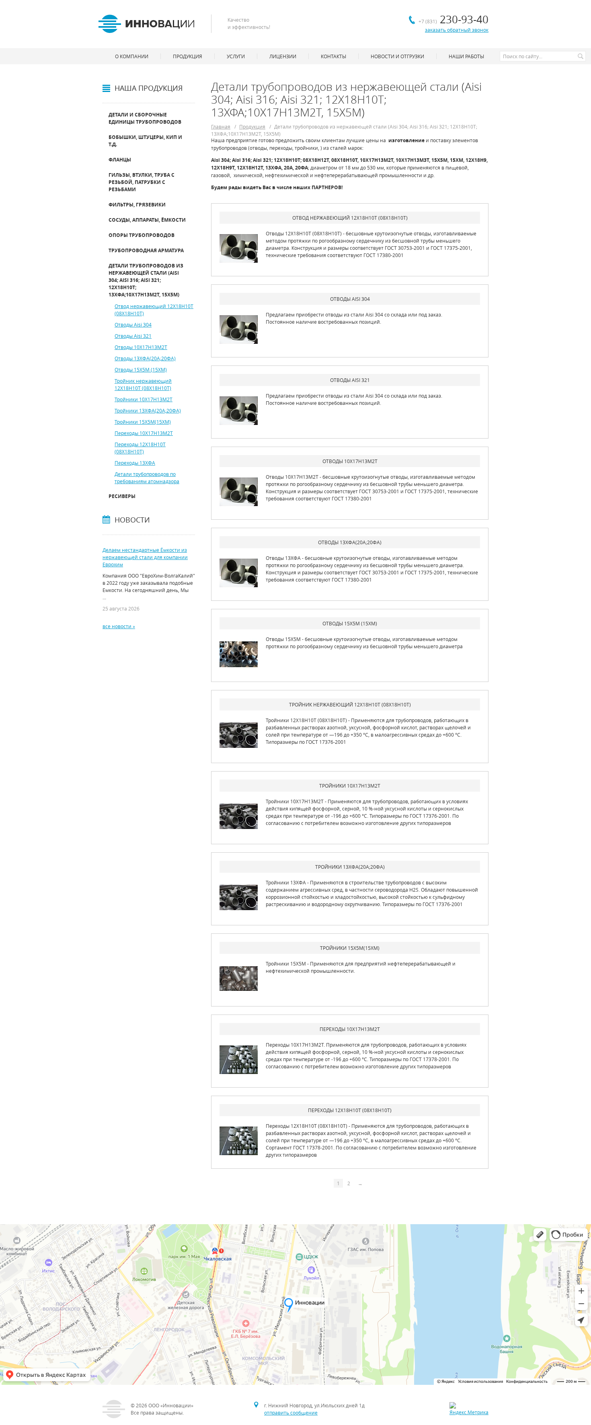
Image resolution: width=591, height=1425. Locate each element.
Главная (220, 126)
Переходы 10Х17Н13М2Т (144, 433)
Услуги (236, 56)
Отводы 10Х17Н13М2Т (141, 347)
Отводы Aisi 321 (133, 336)
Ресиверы (122, 496)
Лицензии (282, 56)
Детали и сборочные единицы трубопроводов (145, 118)
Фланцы (120, 159)
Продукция (252, 126)
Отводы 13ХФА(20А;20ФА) (145, 358)
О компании (131, 56)
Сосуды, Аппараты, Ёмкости (147, 219)
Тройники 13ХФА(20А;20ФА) (148, 410)
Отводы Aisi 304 (133, 324)
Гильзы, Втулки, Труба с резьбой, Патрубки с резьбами (141, 182)
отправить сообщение (291, 1412)
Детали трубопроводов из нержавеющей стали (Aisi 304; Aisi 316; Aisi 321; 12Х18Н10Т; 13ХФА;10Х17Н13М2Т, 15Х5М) (146, 280)
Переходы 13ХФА (135, 462)
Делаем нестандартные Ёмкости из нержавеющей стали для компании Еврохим (145, 557)
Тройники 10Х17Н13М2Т (143, 399)
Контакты (333, 56)
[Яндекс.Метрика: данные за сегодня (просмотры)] (468, 1409)
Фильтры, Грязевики (137, 204)
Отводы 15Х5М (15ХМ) (141, 369)
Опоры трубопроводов (141, 235)
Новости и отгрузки (397, 56)
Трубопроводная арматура (146, 250)
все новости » (119, 626)
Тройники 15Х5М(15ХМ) (143, 422)
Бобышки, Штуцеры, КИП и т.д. (145, 141)
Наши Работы (466, 56)
